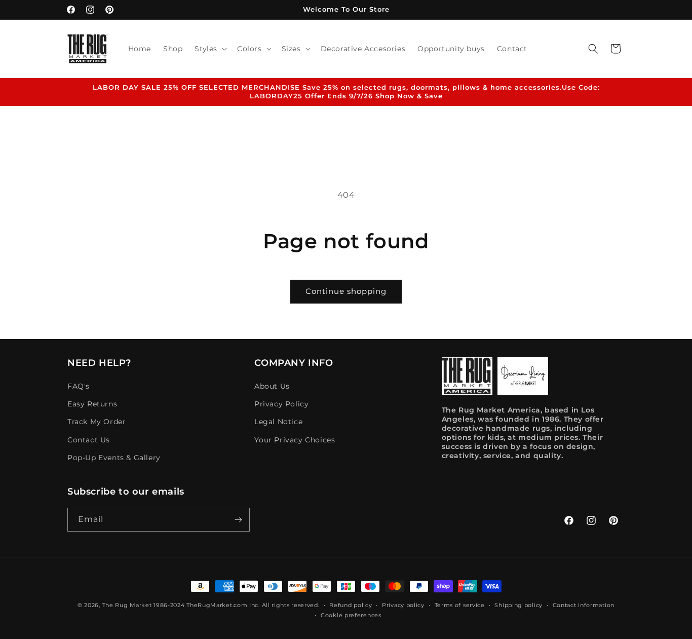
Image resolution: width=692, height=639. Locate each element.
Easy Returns (92, 403)
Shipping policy (518, 605)
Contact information (583, 605)
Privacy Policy (281, 403)
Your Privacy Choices (294, 439)
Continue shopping (346, 291)
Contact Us (88, 439)
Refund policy (350, 605)
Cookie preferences (351, 615)
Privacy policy (403, 605)
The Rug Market (127, 605)
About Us (272, 386)
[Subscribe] (238, 520)
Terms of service (460, 605)
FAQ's (78, 386)
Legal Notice (278, 422)
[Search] (593, 48)
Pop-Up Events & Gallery (114, 457)
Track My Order (96, 422)
